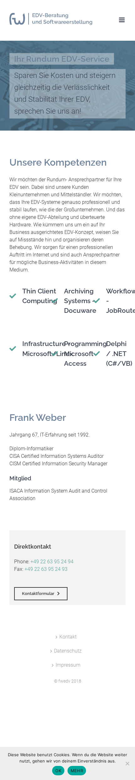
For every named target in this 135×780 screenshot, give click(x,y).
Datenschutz (68, 651)
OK (58, 770)
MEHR (77, 770)
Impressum (68, 665)
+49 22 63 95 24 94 (51, 562)
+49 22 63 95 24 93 (46, 569)
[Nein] (127, 763)
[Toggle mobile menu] (122, 20)
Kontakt (68, 637)
